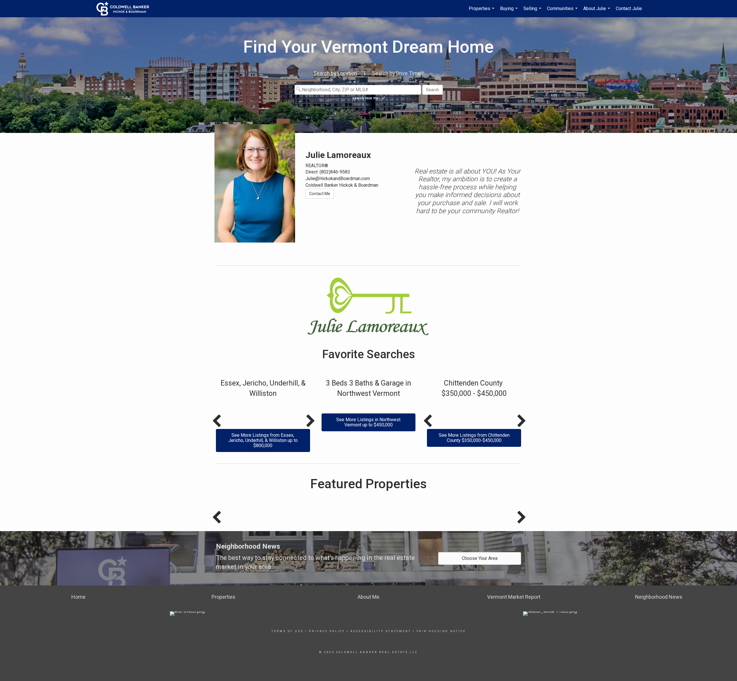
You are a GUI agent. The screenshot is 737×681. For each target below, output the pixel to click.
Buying (509, 11)
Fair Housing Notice (441, 631)
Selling (533, 11)
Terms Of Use (287, 631)
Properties (482, 11)
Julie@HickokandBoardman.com (337, 178)
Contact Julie (629, 8)
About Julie (597, 11)
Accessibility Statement (380, 631)
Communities (563, 11)
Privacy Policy (327, 631)
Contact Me (319, 193)
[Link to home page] (125, 8)
